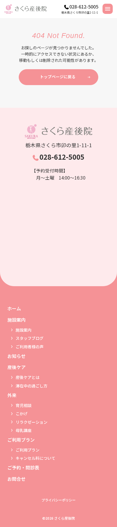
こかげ (22, 413)
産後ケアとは (27, 377)
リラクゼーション (31, 422)
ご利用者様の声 (29, 346)
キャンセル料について (35, 458)
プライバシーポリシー (58, 500)
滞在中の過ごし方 (31, 386)
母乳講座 (24, 430)
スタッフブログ (29, 338)
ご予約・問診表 (23, 467)
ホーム (14, 308)
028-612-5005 (83, 6)
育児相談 (24, 405)
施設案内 (24, 330)
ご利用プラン (27, 450)
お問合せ (16, 478)
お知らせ (16, 356)
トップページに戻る (58, 76)
